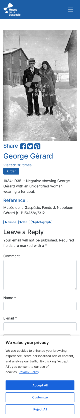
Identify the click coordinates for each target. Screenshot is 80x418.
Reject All (40, 409)
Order (11, 171)
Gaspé (11, 222)
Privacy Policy (29, 372)
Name (9, 297)
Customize (40, 397)
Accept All (40, 385)
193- (25, 222)
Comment (11, 256)
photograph (43, 222)
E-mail (10, 318)
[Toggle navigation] (70, 9)
